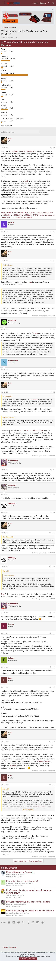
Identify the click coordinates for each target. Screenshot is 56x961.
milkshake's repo (43, 761)
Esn (4, 37)
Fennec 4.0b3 (42, 212)
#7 (54, 470)
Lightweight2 (49, 215)
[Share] (50, 147)
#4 (54, 329)
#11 (54, 567)
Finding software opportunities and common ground (30, 910)
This (2, 594)
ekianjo (8, 874)
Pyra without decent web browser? (22, 881)
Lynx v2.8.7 (11, 217)
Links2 (25, 181)
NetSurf (29, 217)
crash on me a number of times (31, 430)
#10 (54, 533)
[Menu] (3, 3)
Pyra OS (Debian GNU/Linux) (24, 883)
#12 (54, 613)
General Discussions (18, 874)
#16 (54, 742)
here (30, 282)
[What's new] (49, 3)
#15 (54, 687)
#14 (54, 667)
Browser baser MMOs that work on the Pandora (28, 901)
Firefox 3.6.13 (21, 215)
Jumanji (41, 215)
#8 (54, 494)
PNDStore (12, 765)
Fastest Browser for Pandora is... (21, 872)
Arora (3, 212)
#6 (54, 392)
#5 (54, 369)
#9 (54, 512)
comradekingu (10, 913)
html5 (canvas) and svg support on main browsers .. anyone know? (30, 891)
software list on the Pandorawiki (24, 151)
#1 (54, 148)
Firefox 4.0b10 (32, 215)
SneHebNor (10, 883)
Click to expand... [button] (28, 810)
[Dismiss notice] (52, 9)
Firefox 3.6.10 (10, 215)
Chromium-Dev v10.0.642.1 (25, 212)
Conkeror (35, 333)
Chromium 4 (10, 212)
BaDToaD (9, 904)
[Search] (53, 3)
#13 (54, 633)
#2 (54, 231)
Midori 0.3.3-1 (21, 217)
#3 (54, 261)
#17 (54, 785)
